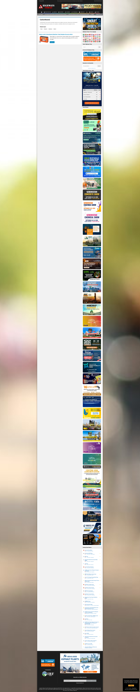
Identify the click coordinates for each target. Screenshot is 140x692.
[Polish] (88, 39)
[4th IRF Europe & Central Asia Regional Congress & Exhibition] (92, 252)
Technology (75, 12)
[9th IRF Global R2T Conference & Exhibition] (92, 355)
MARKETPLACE (99, 14)
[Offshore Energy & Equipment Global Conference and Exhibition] (92, 401)
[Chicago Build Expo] (92, 332)
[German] (94, 36)
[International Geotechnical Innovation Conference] (92, 298)
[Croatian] (92, 34)
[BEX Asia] (92, 126)
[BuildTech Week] (92, 516)
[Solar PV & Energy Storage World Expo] (92, 172)
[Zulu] (100, 41)
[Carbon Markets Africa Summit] (92, 275)
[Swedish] (88, 41)
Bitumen (97, 12)
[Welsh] (98, 41)
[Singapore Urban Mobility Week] (92, 367)
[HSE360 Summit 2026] (92, 309)
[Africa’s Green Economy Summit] (92, 482)
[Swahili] (86, 41)
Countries (61, 12)
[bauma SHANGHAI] (92, 413)
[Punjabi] (92, 39)
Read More (134, 688)
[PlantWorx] (92, 539)
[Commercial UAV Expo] (92, 114)
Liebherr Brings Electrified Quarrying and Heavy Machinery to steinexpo (81, 14)
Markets (55, 12)
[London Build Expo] (92, 436)
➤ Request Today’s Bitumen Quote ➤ (91, 103)
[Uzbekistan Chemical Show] (92, 218)
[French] (90, 36)
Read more (51, 42)
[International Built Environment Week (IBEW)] (92, 137)
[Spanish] (84, 41)
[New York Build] (92, 493)
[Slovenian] (100, 39)
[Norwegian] (84, 39)
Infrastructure (48, 12)
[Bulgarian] (88, 34)
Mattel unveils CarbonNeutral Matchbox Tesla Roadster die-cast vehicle (56, 34)
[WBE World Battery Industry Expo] (92, 160)
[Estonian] (84, 36)
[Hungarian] (100, 36)
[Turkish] (92, 41)
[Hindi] (98, 36)
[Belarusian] (86, 34)
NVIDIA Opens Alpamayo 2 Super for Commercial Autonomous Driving (59, 14)
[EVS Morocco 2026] (92, 321)
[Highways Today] (46, 6)
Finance (92, 12)
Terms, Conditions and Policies (71, 690)
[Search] (99, 47)
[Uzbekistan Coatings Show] (92, 206)
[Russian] (96, 39)
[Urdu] (94, 41)
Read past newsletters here (91, 68)
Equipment (68, 12)
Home (41, 12)
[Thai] (90, 41)
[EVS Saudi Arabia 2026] (92, 459)
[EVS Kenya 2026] (92, 447)
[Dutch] (98, 34)
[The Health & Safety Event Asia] (92, 378)
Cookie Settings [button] (128, 688)
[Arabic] (84, 34)
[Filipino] (86, 36)
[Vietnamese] (96, 41)
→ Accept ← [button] (131, 685)
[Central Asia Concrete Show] (92, 470)
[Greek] (96, 36)
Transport (82, 12)
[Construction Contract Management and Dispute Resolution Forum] (92, 241)
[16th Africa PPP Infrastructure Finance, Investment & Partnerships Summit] (92, 390)
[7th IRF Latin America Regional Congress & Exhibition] (92, 149)
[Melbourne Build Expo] (92, 424)
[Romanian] (94, 39)
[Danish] (96, 34)
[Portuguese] (90, 39)
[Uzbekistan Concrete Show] (92, 195)
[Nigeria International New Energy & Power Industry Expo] (92, 183)
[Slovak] (98, 39)
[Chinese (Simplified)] (90, 34)
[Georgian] (92, 36)
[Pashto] (86, 39)
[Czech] (94, 34)
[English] (100, 34)
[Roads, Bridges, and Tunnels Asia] (92, 344)
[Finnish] (88, 36)
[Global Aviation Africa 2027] (92, 505)
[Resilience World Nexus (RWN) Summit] (92, 263)
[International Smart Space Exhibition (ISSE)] (92, 229)
